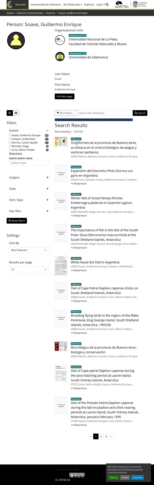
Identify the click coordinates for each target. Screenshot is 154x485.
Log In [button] (100, 4)
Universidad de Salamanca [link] (88, 57)
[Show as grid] (16, 113)
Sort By (14, 243)
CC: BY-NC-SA (62, 480)
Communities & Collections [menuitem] (45, 4)
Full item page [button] (64, 96)
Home (10, 13)
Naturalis (20, 4)
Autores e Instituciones (30, 13)
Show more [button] (15, 153)
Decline (125, 477)
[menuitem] (72, 5)
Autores (50, 13)
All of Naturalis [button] (71, 4)
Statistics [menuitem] (89, 4)
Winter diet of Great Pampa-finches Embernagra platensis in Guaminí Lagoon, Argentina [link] (102, 203)
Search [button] (141, 113)
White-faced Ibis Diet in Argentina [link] (95, 262)
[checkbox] (10, 135)
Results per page (20, 262)
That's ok (113, 477)
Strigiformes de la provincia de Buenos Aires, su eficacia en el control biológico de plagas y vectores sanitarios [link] (104, 147)
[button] (107, 4)
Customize (137, 477)
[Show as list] (10, 113)
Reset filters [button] (18, 220)
